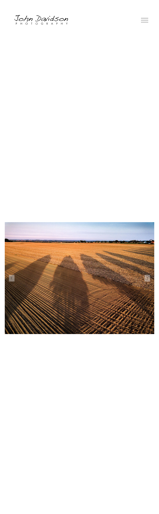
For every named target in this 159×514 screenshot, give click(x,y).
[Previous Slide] (11, 278)
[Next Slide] (147, 278)
